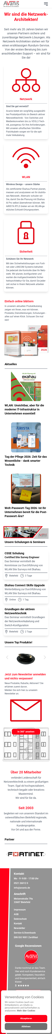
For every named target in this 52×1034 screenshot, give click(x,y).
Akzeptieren (26, 1018)
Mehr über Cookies (26, 1010)
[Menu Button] (46, 4)
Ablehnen (26, 1026)
